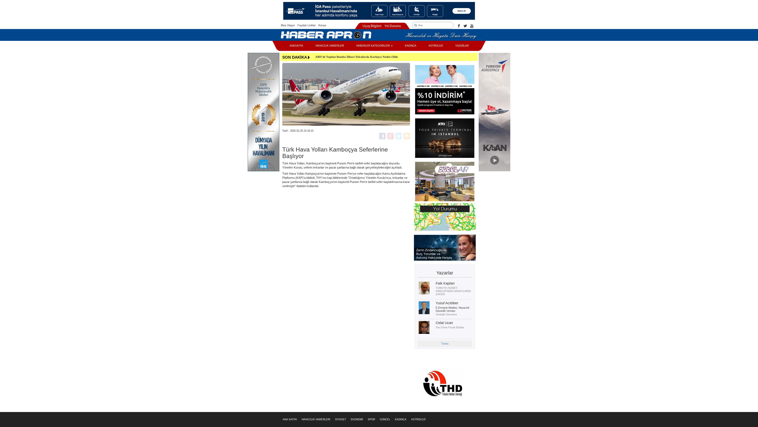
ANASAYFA (296, 45)
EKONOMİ (357, 419)
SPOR (371, 419)
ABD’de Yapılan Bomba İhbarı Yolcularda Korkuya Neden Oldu (356, 56)
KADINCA (410, 45)
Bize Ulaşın (288, 25)
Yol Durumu (392, 26)
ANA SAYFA (290, 419)
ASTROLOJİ (436, 45)
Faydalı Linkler (306, 25)
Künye (322, 25)
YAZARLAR (462, 45)
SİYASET (340, 419)
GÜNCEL (385, 419)
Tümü (444, 343)
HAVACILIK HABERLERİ (329, 45)
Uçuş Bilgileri (372, 26)
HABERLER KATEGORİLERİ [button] (373, 45)
